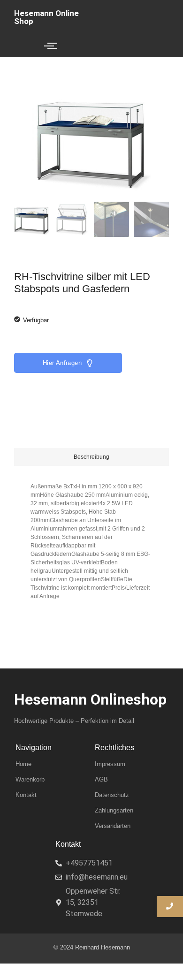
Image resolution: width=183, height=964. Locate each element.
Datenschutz (112, 794)
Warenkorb (30, 779)
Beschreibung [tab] (91, 457)
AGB (101, 779)
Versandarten (112, 825)
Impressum (110, 763)
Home (23, 763)
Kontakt (26, 794)
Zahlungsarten (114, 810)
